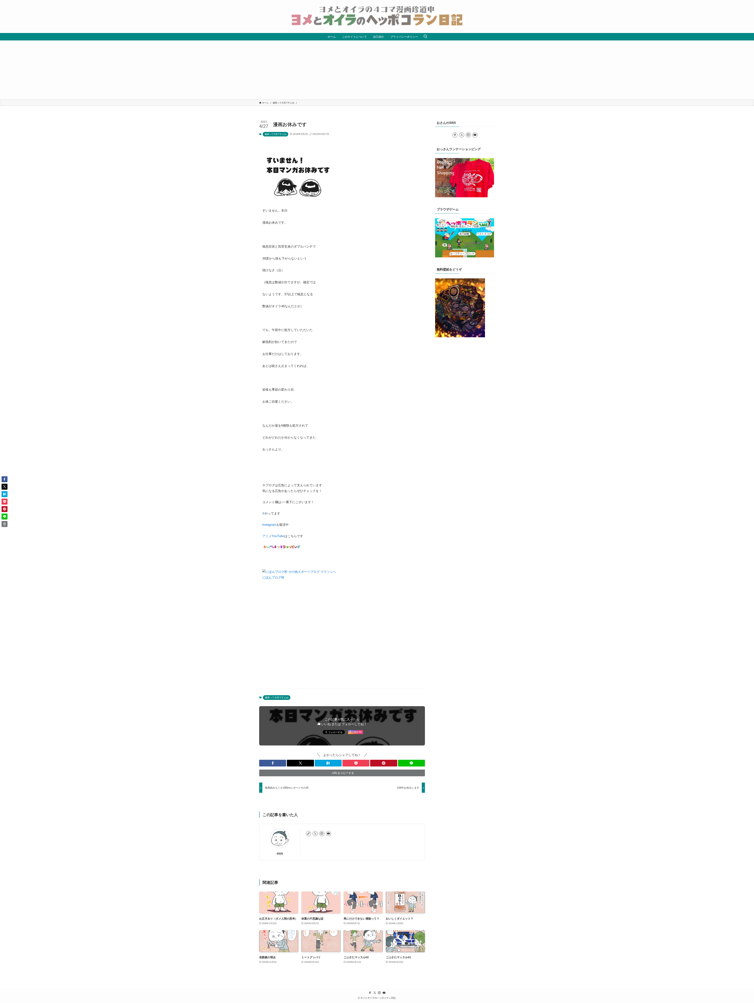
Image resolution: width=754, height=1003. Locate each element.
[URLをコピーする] (4, 524)
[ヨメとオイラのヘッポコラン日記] (377, 16)
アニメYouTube (273, 536)
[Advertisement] (377, 69)
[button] (272, 763)
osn (280, 853)
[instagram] (321, 833)
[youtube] (328, 833)
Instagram (269, 524)
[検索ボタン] (425, 36)
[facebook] (455, 134)
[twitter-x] (315, 833)
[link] (308, 833)
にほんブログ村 (273, 577)
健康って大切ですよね (275, 134)
